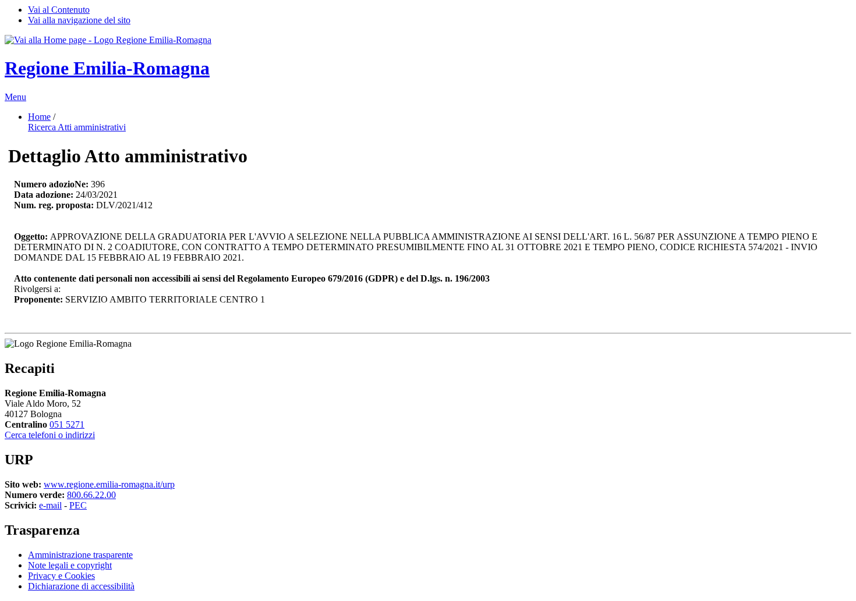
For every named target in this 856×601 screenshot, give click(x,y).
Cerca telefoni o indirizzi (50, 435)
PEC (78, 505)
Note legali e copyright (70, 565)
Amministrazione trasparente (80, 555)
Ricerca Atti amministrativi (77, 127)
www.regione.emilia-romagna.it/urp (109, 484)
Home (39, 117)
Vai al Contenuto (59, 10)
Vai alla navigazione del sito (79, 20)
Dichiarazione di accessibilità (81, 586)
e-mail (50, 505)
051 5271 (66, 424)
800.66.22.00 (91, 495)
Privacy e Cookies (61, 576)
